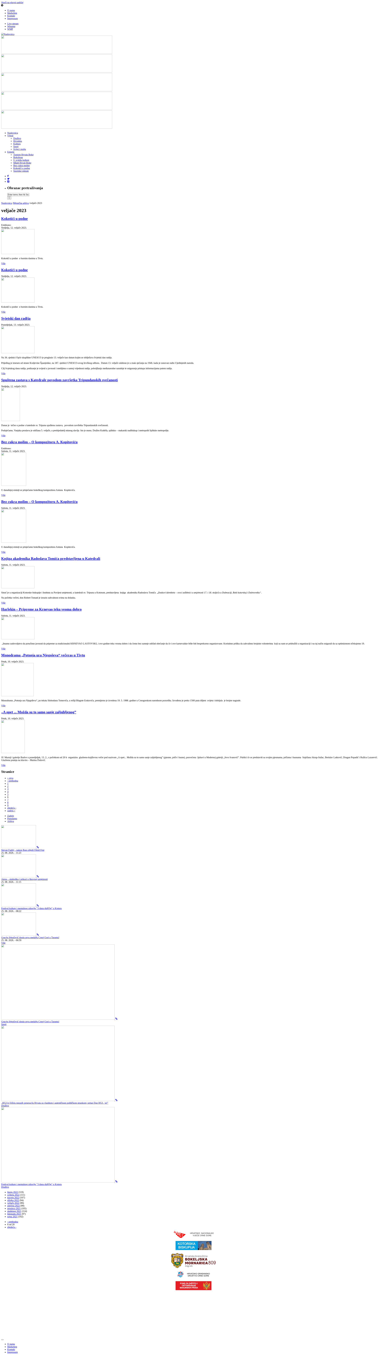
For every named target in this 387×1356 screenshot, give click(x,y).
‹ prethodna (12, 781)
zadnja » (11, 810)
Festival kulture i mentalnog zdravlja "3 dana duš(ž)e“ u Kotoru (31, 908)
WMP (10, 29)
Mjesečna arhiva (21, 203)
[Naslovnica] (7, 34)
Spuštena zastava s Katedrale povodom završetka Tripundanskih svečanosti (59, 380)
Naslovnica (12, 133)
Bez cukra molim (21, 165)
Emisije (10, 152)
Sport (15, 146)
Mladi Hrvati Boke (22, 163)
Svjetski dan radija (16, 318)
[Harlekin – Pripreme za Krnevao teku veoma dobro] (17, 638)
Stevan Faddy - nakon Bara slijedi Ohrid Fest (22, 850)
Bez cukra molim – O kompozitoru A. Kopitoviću (39, 442)
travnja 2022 (13, 1197)
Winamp (11, 26)
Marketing (12, 13)
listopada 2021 (14, 1214)
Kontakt (11, 15)
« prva (10, 778)
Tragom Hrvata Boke (23, 154)
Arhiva (10, 821)
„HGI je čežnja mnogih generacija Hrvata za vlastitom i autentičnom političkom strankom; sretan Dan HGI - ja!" (54, 1103)
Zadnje (10, 816)
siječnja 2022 (13, 1205)
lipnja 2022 (12, 1192)
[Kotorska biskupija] (193, 1249)
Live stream (12, 23)
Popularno (12, 818)
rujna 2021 (12, 1216)
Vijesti (10, 135)
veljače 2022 (13, 1203)
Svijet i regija (19, 149)
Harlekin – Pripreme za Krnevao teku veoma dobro (41, 609)
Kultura (17, 143)
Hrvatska (17, 141)
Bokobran (18, 157)
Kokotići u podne (21, 168)
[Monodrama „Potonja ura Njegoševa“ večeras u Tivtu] (17, 695)
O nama (11, 10)
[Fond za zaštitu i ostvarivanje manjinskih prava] (193, 1289)
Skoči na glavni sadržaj (12, 2)
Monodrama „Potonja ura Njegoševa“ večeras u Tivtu (43, 655)
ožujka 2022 (13, 1200)
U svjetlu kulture (21, 160)
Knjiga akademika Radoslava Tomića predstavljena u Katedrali (50, 558)
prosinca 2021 (14, 1208)
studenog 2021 (14, 1211)
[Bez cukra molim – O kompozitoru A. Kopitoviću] (13, 485)
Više (3, 263)
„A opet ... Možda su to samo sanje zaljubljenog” (38, 712)
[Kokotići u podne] (17, 253)
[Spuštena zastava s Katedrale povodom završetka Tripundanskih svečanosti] (10, 420)
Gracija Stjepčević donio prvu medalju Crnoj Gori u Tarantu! (30, 937)
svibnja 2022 (13, 1195)
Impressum (12, 18)
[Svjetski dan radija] (17, 352)
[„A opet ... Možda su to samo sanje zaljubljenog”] (13, 752)
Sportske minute (21, 171)
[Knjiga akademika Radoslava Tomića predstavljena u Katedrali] (17, 587)
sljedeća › (11, 808)
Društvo (17, 138)
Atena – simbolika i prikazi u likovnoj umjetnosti (24, 879)
